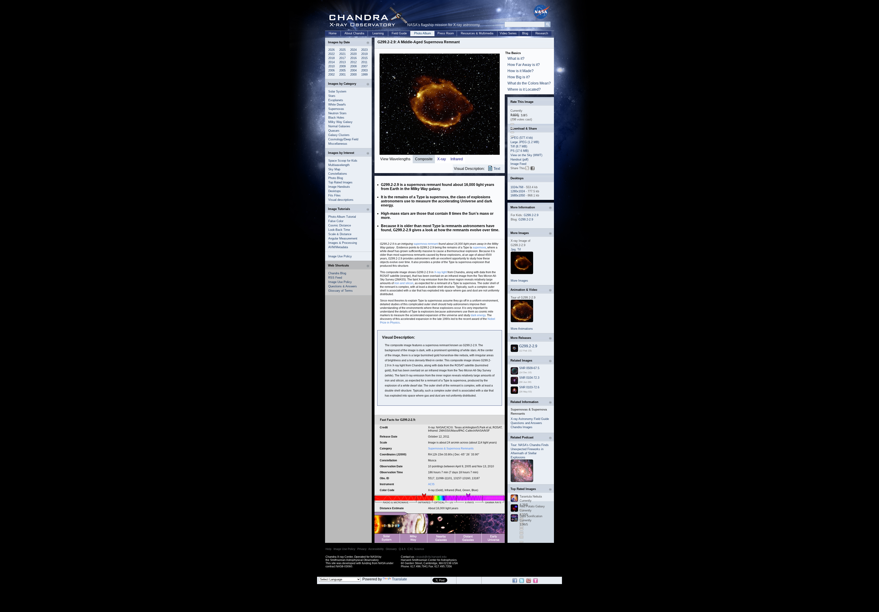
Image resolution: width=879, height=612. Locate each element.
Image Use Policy (340, 256)
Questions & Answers (342, 286)
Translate (399, 579)
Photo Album (422, 33)
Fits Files (334, 195)
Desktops (334, 191)
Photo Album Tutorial (342, 216)
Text (497, 169)
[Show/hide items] (368, 43)
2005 (342, 70)
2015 (364, 58)
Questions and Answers (526, 423)
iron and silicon (403, 283)
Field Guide (399, 33)
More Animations (522, 328)
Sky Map (334, 169)
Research (541, 33)
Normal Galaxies (339, 126)
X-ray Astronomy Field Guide (530, 419)
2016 (353, 58)
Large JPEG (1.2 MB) (524, 142)
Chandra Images (521, 427)
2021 (342, 54)
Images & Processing (342, 243)
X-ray (441, 159)
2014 (331, 62)
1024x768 (516, 187)
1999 (364, 74)
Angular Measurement (342, 238)
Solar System (337, 91)
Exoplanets (335, 100)
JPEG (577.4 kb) (521, 137)
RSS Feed (335, 277)
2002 (331, 74)
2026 (331, 50)
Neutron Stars (337, 113)
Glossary (391, 549)
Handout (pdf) (519, 159)
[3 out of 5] (512, 128)
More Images (519, 280)
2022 (331, 54)
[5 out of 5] (512, 136)
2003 (364, 70)
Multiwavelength (339, 165)
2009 (342, 66)
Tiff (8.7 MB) (518, 146)
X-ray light (440, 272)
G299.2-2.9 (531, 215)
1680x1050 (517, 195)
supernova (479, 247)
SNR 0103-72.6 (529, 387)
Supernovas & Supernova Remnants (451, 448)
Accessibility (376, 549)
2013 (342, 62)
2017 (342, 58)
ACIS (431, 484)
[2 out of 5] (512, 124)
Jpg (513, 249)
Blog (525, 33)
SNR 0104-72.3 (529, 377)
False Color (335, 221)
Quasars (333, 130)
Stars (331, 96)
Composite (424, 159)
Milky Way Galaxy (340, 122)
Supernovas (336, 109)
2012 (353, 62)
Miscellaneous (337, 143)
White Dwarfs (337, 104)
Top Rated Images (340, 182)
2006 (331, 70)
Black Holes (336, 117)
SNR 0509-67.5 (529, 368)
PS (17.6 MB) (519, 150)
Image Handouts (339, 186)
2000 (353, 74)
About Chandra (354, 33)
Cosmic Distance (339, 225)
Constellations (337, 173)
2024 (353, 50)
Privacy (361, 549)
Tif (519, 249)
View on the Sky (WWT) (526, 155)
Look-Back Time (339, 229)
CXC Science (415, 549)
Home (332, 33)
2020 (353, 54)
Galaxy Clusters (339, 135)
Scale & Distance (339, 234)
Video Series (508, 33)
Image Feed (518, 164)
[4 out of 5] (512, 132)
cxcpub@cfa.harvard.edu (431, 556)
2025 (342, 50)
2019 (364, 54)
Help (328, 549)
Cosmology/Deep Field (343, 139)
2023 (364, 50)
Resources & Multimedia (477, 33)
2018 (331, 58)
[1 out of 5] (512, 120)
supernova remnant (426, 243)
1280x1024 (517, 191)
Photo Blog (335, 178)
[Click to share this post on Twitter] (527, 169)
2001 (342, 74)
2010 (331, 66)
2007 (364, 66)
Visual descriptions (340, 199)
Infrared (456, 159)
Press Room (445, 33)
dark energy (478, 315)
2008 (353, 66)
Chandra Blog (337, 273)
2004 (353, 70)
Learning (378, 33)
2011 (364, 62)
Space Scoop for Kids (342, 160)
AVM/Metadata (338, 247)
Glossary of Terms (340, 290)
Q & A (402, 549)
